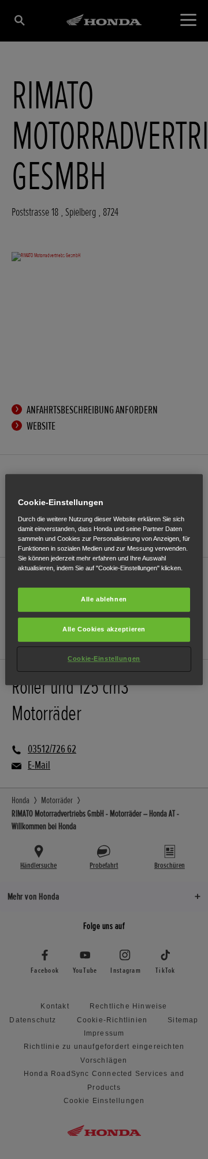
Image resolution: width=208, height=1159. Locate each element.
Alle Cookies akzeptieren (104, 629)
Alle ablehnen (104, 599)
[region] (104, 579)
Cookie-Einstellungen (104, 658)
